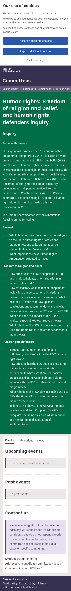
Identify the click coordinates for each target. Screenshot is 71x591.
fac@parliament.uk (26, 558)
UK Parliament (10, 88)
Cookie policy (10, 583)
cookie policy (10, 32)
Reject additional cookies (35, 51)
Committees (17, 80)
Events (9, 440)
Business (28, 88)
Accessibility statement (24, 587)
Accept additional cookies (36, 41)
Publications (25, 440)
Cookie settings (35, 60)
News (40, 440)
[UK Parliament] (12, 70)
